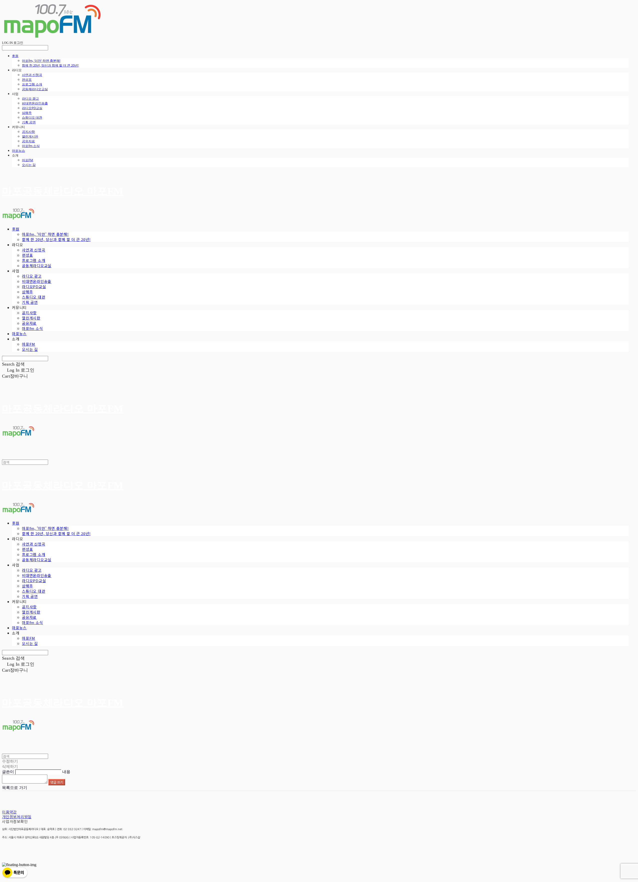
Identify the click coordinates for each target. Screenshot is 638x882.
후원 (15, 56)
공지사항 (28, 131)
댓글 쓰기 (56, 782)
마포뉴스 (18, 150)
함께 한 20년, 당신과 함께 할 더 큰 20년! (50, 65)
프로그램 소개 (32, 84)
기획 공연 (29, 122)
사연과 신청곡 (32, 75)
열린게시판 (30, 136)
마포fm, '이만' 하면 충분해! (41, 60)
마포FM (27, 160)
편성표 (27, 79)
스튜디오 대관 (32, 117)
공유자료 (28, 141)
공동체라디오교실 (35, 89)
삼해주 (27, 112)
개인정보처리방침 (16, 817)
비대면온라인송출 (35, 103)
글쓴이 (8, 772)
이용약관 (9, 812)
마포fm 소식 (31, 146)
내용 (66, 772)
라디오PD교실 (32, 108)
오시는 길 (29, 164)
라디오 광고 (30, 98)
